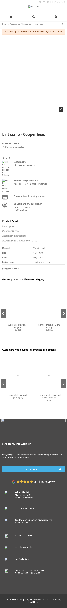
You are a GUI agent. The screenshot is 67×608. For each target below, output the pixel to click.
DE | (41, 2)
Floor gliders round (18, 395)
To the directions (24, 508)
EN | (49, 2)
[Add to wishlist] (30, 290)
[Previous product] (63, 24)
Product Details (10, 221)
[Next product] (64, 24)
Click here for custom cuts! (25, 165)
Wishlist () (60, 2)
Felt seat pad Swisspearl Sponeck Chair (49, 396)
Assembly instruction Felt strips (19, 240)
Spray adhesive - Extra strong (49, 326)
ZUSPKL (49, 330)
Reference (6, 143)
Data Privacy (55, 599)
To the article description (13, 147)
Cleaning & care (10, 231)
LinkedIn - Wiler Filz (23, 547)
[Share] (3, 158)
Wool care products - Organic (18, 326)
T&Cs (45, 599)
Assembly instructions (14, 235)
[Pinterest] (9, 158)
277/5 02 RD (18, 398)
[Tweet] (6, 158)
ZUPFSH (18, 330)
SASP (49, 400)
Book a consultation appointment (33, 519)
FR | (45, 2)
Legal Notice (33, 602)
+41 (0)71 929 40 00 (22, 207)
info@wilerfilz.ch (21, 210)
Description (8, 226)
